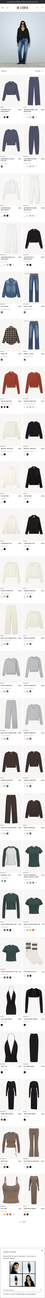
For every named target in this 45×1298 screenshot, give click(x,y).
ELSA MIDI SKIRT (29, 1066)
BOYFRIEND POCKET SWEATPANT (30, 160)
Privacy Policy (21, 1294)
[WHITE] (2, 117)
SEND (40, 1290)
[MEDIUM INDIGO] (2, 312)
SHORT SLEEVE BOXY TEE (9, 971)
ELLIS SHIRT (5, 306)
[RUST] (2, 407)
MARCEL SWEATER (7, 448)
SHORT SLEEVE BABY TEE (32, 924)
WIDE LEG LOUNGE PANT (9, 638)
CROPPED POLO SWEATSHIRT (6, 110)
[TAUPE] (30, 883)
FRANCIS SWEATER (30, 401)
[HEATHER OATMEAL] (33, 166)
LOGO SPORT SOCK (30, 971)
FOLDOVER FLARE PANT (31, 1161)
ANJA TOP (4, 1066)
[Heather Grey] (28, 930)
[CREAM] (28, 117)
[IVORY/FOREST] (5, 881)
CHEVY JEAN (28, 306)
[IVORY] (2, 502)
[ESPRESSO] (30, 976)
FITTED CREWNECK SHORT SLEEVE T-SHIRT (31, 876)
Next (24, 1222)
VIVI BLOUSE (5, 496)
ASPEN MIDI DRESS (7, 1114)
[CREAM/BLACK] (28, 976)
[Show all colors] (36, 117)
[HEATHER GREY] (30, 117)
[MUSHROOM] (5, 407)
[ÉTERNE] (22, 7)
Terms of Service (31, 1294)
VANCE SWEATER (6, 401)
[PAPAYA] (33, 930)
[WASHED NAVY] (5, 117)
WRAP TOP (4, 1161)
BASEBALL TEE (5, 875)
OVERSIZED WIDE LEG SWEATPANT (31, 110)
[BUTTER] (33, 407)
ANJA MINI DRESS (6, 1019)
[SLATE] (33, 883)
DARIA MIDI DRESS (29, 1114)
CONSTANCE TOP (6, 543)
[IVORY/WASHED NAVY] (2, 881)
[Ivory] (25, 930)
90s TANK (4, 1208)
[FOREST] (10, 930)
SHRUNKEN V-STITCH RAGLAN (7, 160)
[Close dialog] (42, 1251)
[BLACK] (7, 117)
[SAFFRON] (30, 930)
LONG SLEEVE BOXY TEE (8, 924)
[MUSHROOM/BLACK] (2, 360)
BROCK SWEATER (29, 638)
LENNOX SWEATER (30, 591)
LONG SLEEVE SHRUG (31, 1019)
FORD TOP (4, 354)
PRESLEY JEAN (28, 354)
